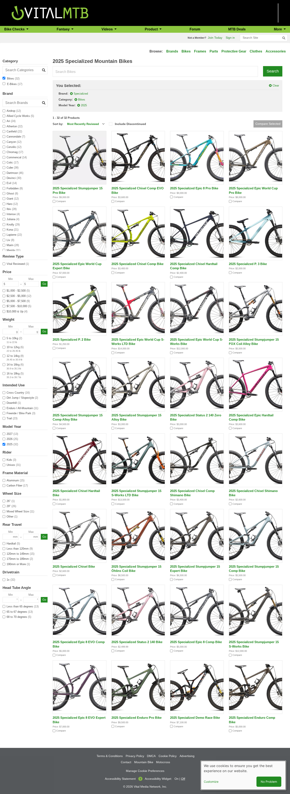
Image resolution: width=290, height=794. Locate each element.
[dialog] (243, 775)
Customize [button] (211, 781)
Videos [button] (107, 29)
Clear (276, 85)
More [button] (278, 29)
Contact (126, 762)
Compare (61, 201)
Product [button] (152, 29)
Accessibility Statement (120, 778)
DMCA (151, 756)
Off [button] (183, 778)
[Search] (283, 38)
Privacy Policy (135, 756)
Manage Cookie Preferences (145, 771)
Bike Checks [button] (14, 29)
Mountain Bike (143, 762)
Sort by (57, 124)
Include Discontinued (130, 124)
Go (44, 283)
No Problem (269, 781)
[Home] (50, 12)
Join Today (215, 37)
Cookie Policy (168, 756)
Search (273, 71)
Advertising (187, 756)
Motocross (163, 762)
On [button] (177, 778)
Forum (195, 29)
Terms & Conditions (110, 756)
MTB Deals (237, 29)
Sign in (230, 37)
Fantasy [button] (63, 29)
